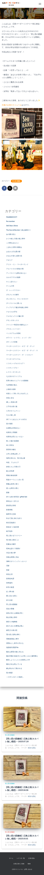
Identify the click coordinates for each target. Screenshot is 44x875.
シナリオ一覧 (21, 858)
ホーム (11, 858)
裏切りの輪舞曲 (11, 622)
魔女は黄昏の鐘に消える (15, 652)
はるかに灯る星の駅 (13, 251)
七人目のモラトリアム (14, 376)
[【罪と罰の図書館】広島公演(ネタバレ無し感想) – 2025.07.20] (22, 719)
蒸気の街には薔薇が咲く (15, 613)
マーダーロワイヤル (13, 359)
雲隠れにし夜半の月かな (15, 643)
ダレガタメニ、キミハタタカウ (17, 299)
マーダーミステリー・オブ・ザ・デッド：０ (22, 350)
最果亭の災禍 (11, 514)
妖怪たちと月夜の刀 (13, 467)
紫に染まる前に (11, 596)
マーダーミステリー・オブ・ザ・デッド (20, 346)
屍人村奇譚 (10, 471)
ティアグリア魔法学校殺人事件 (17, 307)
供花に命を (10, 398)
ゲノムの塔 (10, 286)
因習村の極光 (11, 449)
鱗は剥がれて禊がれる (14, 668)
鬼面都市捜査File (12, 647)
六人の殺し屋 (11, 415)
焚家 (7, 570)
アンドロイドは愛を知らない (16, 273)
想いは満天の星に (12, 488)
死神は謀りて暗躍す (13, 548)
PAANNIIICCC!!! (11, 217)
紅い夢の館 (10, 591)
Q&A (29, 864)
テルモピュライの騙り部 (15, 316)
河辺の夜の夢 (11, 553)
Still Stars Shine (12, 226)
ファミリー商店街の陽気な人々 (17, 325)
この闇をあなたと (12, 243)
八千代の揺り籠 (11, 406)
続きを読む (32, 748)
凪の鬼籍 (9, 424)
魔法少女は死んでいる (14, 664)
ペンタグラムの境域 (13, 333)
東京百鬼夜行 (11, 523)
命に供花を (10, 445)
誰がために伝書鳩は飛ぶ (15, 626)
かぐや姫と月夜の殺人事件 (15, 239)
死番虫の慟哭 (11, 544)
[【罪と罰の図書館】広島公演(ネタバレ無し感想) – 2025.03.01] (22, 816)
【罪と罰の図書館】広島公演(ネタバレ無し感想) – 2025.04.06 (21, 788)
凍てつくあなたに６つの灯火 (16, 419)
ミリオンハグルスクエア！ (15, 363)
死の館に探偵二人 (12, 540)
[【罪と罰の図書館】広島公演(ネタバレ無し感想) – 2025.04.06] (22, 767)
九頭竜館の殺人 (11, 385)
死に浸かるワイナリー (14, 535)
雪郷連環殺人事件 (12, 639)
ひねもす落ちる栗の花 (14, 256)
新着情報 (9, 510)
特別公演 (9, 574)
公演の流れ (31, 858)
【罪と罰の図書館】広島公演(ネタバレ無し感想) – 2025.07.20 (21, 740)
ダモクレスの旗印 (12, 294)
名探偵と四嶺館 (11, 432)
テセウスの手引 (11, 312)
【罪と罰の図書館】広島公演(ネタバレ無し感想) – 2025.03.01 (21, 837)
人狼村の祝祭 (11, 389)
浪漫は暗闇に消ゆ (12, 557)
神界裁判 (9, 583)
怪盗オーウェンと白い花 (15, 479)
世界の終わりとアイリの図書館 (17, 380)
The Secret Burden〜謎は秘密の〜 (18, 230)
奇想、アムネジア (12, 462)
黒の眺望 (9, 673)
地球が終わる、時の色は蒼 (15, 458)
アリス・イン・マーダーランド (17, 264)
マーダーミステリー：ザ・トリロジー (19, 355)
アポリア (9, 260)
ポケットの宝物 (11, 342)
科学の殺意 (10, 587)
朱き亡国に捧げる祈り (14, 518)
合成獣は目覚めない (13, 428)
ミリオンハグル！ (12, 368)
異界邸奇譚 (10, 579)
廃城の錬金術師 (11, 475)
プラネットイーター (13, 329)
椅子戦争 (9, 531)
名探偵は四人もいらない (15, 436)
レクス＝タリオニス (13, 372)
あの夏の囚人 (11, 234)
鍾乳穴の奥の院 (11, 630)
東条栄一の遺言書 (12, 527)
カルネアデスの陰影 (13, 277)
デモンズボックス (12, 320)
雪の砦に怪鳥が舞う (13, 634)
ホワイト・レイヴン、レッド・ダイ (18, 338)
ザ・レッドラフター (13, 290)
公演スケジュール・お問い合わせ (22, 869)
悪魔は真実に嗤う (12, 484)
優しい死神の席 (11, 402)
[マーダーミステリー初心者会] (12, 4)
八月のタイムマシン (13, 411)
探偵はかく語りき (12, 501)
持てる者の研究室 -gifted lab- (17, 497)
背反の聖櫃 (10, 609)
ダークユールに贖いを (14, 303)
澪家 (7, 566)
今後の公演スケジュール (12, 105)
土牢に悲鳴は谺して (13, 454)
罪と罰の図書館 (16, 181)
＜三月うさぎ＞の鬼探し (15, 677)
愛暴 (7, 492)
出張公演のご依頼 (18, 864)
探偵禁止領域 (11, 505)
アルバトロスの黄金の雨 (15, 269)
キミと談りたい (11, 282)
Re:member (10, 221)
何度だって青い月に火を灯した (17, 393)
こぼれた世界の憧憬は (14, 247)
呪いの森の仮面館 (12, 441)
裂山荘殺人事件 (11, 617)
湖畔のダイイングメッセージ (16, 561)
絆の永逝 (9, 600)
